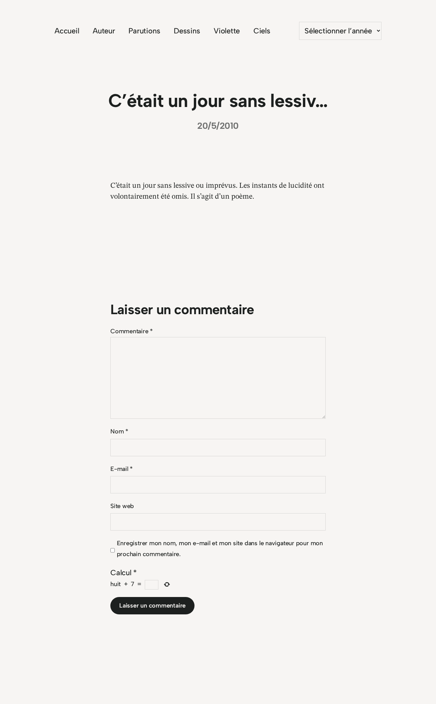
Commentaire (131, 331)
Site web (122, 506)
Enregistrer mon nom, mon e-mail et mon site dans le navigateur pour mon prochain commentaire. (220, 548)
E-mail (121, 469)
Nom (119, 431)
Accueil (66, 30)
